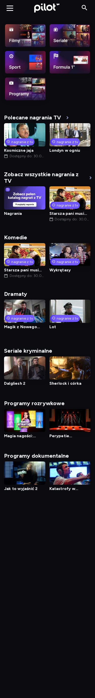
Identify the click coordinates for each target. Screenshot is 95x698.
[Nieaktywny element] (25, 35)
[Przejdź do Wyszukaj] (84, 8)
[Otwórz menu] (10, 8)
